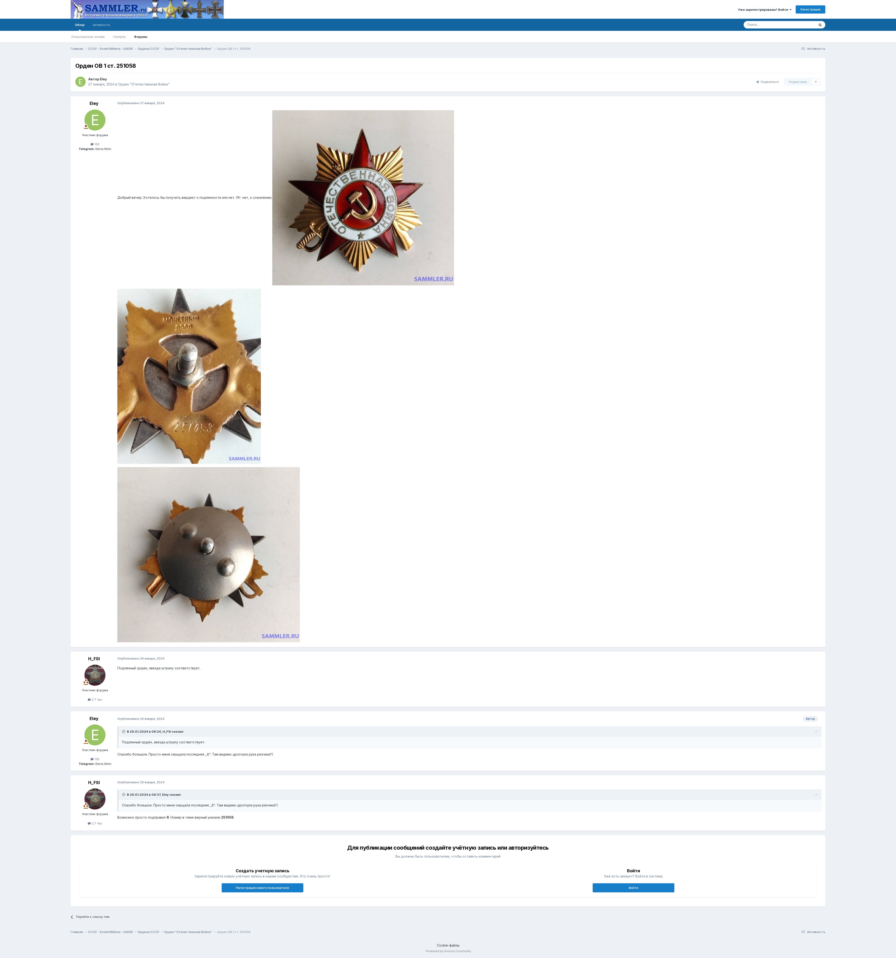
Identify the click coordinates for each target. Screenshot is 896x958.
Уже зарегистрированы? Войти (764, 9)
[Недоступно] (363, 197)
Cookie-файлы (448, 945)
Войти (633, 888)
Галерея (119, 37)
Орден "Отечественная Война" (144, 84)
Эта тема (802, 24)
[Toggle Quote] (124, 731)
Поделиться (769, 82)
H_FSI (94, 658)
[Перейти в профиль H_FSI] (94, 675)
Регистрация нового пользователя (262, 888)
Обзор (79, 25)
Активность (101, 25)
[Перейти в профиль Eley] (80, 82)
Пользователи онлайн (88, 37)
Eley (103, 79)
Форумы (140, 37)
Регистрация (810, 9)
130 (96, 144)
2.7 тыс (96, 699)
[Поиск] (820, 24)
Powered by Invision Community (449, 951)
